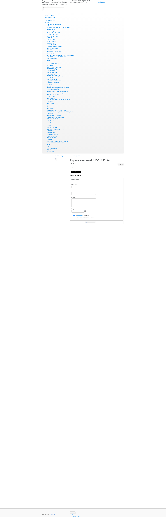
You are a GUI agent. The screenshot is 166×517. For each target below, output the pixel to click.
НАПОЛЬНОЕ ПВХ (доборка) (55, 75)
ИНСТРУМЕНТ (51, 108)
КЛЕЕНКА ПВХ (51, 43)
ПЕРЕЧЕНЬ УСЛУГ (50, 20)
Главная (47, 13)
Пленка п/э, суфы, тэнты (54, 51)
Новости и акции (49, 15)
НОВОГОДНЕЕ (51, 29)
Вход (99, 1)
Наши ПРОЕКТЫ (49, 151)
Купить (121, 164)
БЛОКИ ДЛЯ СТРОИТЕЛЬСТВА (55, 143)
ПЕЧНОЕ (49, 50)
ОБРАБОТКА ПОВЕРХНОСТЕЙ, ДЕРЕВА (58, 27)
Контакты (47, 19)
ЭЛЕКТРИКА (50, 103)
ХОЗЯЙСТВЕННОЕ (52, 36)
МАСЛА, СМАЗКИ (52, 127)
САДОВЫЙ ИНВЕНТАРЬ (53, 32)
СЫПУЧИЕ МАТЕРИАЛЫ (54, 67)
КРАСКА (49, 146)
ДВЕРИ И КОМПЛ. (52, 79)
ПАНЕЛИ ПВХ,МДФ (52, 69)
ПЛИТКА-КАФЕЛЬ (52, 137)
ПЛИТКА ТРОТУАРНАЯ (53, 94)
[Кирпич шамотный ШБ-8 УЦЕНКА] (55, 159)
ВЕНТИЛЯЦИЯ (51, 132)
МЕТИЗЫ (49, 144)
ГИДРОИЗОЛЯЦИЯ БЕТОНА (55, 24)
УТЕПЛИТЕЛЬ (51, 74)
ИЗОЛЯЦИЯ (50, 62)
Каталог (47, 22)
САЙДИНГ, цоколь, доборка (54, 46)
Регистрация (101, 2)
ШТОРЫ (49, 122)
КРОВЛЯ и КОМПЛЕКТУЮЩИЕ (55, 93)
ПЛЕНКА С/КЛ (51, 98)
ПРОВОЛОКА (50, 60)
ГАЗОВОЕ (49, 125)
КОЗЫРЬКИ (50, 65)
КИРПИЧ (49, 38)
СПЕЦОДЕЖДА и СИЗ (53, 96)
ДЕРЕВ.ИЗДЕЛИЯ (52, 72)
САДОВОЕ (50, 77)
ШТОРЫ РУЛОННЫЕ (53, 34)
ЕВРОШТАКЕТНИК (52, 58)
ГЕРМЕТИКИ (50, 120)
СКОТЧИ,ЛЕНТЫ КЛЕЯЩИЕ (55, 124)
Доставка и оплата (50, 17)
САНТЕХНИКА (51, 39)
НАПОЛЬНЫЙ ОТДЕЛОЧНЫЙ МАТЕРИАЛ (58, 88)
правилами (80, 215)
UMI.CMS (52, 514)
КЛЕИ (48, 26)
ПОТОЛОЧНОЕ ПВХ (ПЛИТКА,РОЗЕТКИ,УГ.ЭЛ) (60, 112)
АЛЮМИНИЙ (50, 113)
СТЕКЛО (49, 139)
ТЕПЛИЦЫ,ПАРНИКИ (53, 82)
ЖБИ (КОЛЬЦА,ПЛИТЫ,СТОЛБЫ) (56, 57)
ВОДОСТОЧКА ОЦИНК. (53, 89)
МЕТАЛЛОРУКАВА (52, 136)
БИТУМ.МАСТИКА (52, 44)
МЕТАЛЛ (49, 84)
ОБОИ (48, 105)
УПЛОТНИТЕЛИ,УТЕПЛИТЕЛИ (55, 117)
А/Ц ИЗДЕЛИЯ (51, 70)
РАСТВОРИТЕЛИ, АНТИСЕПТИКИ (56, 110)
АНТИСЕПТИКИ (51, 41)
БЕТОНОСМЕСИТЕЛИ (53, 63)
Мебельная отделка (52, 134)
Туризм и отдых (51, 31)
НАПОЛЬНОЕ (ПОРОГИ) (54, 115)
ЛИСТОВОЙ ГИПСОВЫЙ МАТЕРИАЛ (57, 141)
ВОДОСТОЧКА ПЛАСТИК (54, 81)
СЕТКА (49, 86)
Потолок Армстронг (52, 48)
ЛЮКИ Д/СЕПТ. (51, 53)
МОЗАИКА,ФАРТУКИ (52, 119)
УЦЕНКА (49, 150)
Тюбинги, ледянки (52, 148)
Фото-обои (50, 106)
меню (72, 512)
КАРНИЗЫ (49, 101)
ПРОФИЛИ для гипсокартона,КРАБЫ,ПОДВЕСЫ (60, 55)
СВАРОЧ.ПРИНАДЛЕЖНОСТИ (55, 129)
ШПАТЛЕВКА (50, 131)
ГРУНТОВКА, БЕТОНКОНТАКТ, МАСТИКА (58, 100)
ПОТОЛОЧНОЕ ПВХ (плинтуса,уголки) (57, 91)
